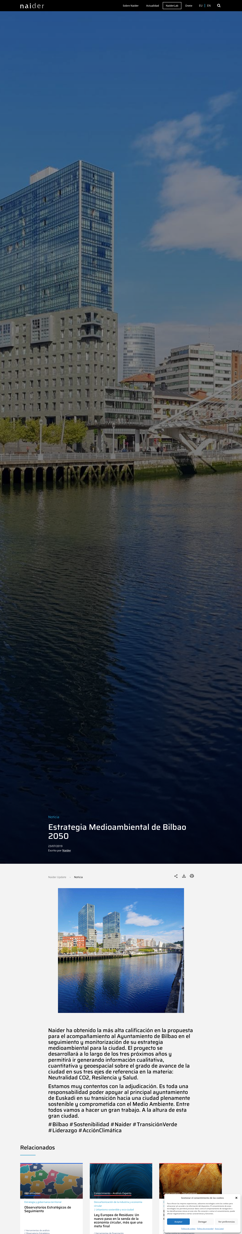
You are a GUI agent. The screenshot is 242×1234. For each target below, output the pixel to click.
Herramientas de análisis (38, 1230)
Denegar (202, 1221)
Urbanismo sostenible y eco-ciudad (115, 1209)
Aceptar (178, 1221)
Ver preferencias (226, 1221)
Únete (188, 5)
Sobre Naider (131, 5)
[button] (236, 1197)
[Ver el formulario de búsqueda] (219, 6)
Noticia (53, 817)
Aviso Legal (219, 1228)
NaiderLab (172, 5)
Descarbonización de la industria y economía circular (118, 1203)
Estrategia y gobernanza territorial (42, 1202)
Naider (66, 850)
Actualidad (152, 5)
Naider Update (57, 877)
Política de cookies (188, 1228)
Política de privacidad (205, 1228)
